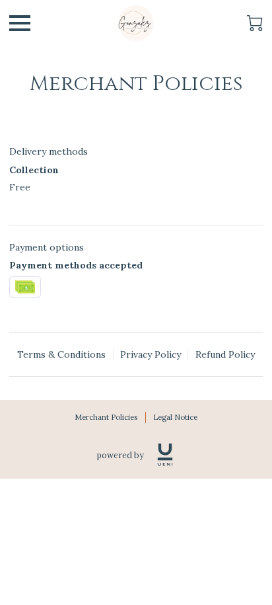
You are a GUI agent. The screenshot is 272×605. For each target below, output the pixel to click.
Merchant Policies (106, 417)
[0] (255, 23)
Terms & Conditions (61, 354)
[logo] (165, 454)
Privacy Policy (150, 354)
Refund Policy (225, 354)
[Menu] (19, 23)
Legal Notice (175, 417)
